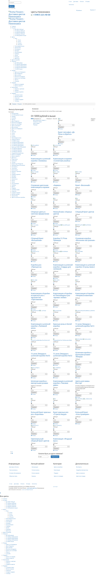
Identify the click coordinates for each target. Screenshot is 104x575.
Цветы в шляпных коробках (18, 197)
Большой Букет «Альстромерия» (82, 413)
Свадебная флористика (17, 153)
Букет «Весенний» (82, 185)
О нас (70, 1)
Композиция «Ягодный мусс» (62, 440)
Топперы (17, 101)
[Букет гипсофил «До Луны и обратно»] (59, 118)
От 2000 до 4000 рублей (20, 66)
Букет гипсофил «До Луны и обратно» (66, 133)
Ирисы (13, 186)
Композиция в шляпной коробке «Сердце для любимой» (63, 267)
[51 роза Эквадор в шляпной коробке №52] (63, 339)
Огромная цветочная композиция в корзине (40, 186)
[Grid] (31, 118)
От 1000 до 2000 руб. (17, 148)
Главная (14, 26)
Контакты (71, 4)
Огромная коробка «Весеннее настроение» (85, 239)
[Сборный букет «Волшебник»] (34, 224)
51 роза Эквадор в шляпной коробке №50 (40, 354)
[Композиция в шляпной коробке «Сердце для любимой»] (60, 251)
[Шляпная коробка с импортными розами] (35, 367)
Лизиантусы (15, 179)
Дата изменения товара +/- (40, 120)
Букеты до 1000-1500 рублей (19, 147)
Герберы (17, 53)
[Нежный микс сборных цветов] (54, 198)
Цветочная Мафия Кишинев (27, 489)
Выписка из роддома (20, 76)
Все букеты (79, 467)
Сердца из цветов (19, 91)
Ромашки (17, 56)
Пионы (13, 180)
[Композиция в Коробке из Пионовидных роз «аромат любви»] (56, 280)
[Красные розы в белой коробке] (57, 310)
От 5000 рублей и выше (20, 35)
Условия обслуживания (15, 473)
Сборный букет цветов (84, 212)
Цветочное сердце (80, 476)
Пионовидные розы (19, 46)
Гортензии (14, 160)
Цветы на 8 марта (16, 125)
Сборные (14, 61)
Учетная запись (35, 470)
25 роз (19, 41)
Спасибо (17, 81)
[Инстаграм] (12, 453)
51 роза (19, 43)
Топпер (13, 162)
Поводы (14, 70)
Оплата (82, 1)
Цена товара (36, 123)
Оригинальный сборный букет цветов (40, 440)
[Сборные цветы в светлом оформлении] (32, 198)
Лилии (16, 55)
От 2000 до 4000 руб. (17, 150)
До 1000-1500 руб (19, 29)
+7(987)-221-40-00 (41, 14)
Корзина (34, 476)
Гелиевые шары (19, 95)
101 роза (20, 44)
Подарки (14, 93)
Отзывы (87, 1)
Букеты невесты (19, 85)
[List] (32, 118)
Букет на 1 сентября (17, 124)
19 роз (19, 40)
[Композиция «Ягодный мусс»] (57, 425)
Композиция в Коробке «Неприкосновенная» (84, 294)
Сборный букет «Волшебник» (37, 239)
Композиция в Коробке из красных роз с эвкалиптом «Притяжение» (40, 296)
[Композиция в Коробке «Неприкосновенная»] (76, 280)
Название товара (37, 121)
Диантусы (17, 58)
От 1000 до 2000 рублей (20, 64)
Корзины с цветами (19, 88)
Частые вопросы (13, 470)
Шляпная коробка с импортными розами (39, 382)
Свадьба (14, 82)
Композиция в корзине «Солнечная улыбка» (62, 159)
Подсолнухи (15, 159)
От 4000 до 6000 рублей (20, 67)
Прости (16, 79)
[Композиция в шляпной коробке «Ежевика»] (35, 145)
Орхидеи (17, 50)
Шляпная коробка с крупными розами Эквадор (83, 354)
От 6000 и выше (18, 69)
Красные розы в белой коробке (62, 325)
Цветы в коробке (16, 59)
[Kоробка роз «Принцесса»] (35, 251)
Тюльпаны (14, 168)
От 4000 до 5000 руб (20, 34)
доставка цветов (31, 488)
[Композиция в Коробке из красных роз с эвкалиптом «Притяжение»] (34, 280)
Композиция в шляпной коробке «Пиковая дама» (63, 383)
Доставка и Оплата (14, 467)
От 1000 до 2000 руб (20, 30)
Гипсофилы (17, 49)
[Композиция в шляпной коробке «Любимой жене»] (38, 310)
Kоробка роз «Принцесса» (36, 266)
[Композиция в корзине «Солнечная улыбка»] (57, 145)
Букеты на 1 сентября (20, 78)
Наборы (17, 90)
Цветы (13, 37)
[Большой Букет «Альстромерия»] (83, 398)
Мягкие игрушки (19, 96)
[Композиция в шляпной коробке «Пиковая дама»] (57, 367)
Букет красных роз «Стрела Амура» (60, 413)
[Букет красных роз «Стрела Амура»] (54, 398)
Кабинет (80, 10)
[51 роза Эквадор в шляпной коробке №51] (85, 310)
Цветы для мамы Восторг (82, 382)
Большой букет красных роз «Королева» (41, 413)
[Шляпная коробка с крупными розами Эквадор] (83, 339)
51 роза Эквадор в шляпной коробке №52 (62, 354)
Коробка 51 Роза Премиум (60, 239)
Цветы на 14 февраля (20, 72)
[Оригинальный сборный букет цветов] (35, 425)
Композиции (15, 87)
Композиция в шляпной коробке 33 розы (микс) (85, 266)
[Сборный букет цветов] (76, 198)
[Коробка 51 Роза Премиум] (61, 224)
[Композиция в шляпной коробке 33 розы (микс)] (79, 251)
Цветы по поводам (58, 476)
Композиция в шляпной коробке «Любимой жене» (40, 326)
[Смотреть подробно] (58, 121)
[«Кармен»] (56, 171)
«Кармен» (57, 185)
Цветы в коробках (58, 467)
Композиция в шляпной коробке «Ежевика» (40, 159)
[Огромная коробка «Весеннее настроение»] (83, 224)
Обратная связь (13, 476)
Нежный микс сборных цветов (62, 213)
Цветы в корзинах (80, 473)
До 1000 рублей (18, 62)
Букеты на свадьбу (19, 84)
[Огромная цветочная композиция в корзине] (34, 171)
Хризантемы (18, 47)
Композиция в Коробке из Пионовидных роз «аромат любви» (62, 295)
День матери (18, 75)
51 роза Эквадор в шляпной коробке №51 (84, 325)
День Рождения (18, 73)
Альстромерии (18, 52)
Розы (16, 38)
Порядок (35, 124)
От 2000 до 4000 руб (20, 32)
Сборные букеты (16, 139)
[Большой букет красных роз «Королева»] (32, 398)
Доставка (75, 1)
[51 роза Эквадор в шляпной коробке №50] (41, 339)
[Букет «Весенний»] (78, 171)
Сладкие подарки (19, 99)
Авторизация (35, 467)
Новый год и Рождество (17, 163)
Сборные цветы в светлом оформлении (40, 213)
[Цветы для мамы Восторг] (78, 367)
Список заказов (35, 473)
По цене (14, 27)
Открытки (17, 98)
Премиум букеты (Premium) (18, 165)
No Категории (15, 113)
